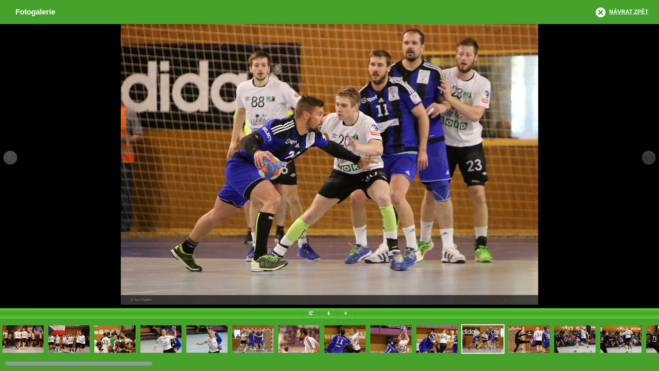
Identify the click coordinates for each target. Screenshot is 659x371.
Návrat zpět (628, 12)
